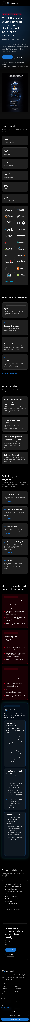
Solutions (4, 988)
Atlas (16, 986)
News (3, 991)
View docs (19, 57)
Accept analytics (15, 1019)
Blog (16, 991)
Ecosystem (18, 988)
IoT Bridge (5, 986)
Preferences (15, 1011)
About (3, 993)
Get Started (7, 57)
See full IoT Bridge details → (10, 373)
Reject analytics (15, 1015)
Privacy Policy (5, 1007)
